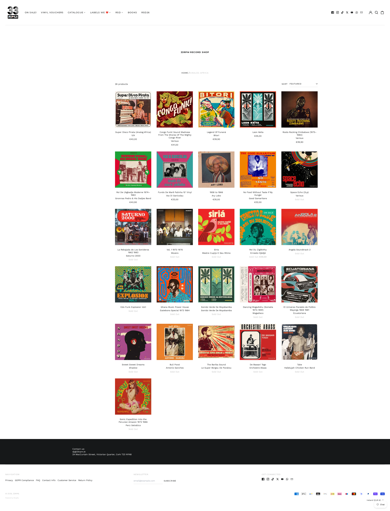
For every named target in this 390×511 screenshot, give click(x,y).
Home (184, 73)
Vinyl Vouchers (52, 12)
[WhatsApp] (356, 12)
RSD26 (145, 12)
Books (132, 12)
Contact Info (48, 480)
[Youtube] (352, 12)
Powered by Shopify (12, 498)
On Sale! (31, 12)
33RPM (16, 494)
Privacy (9, 480)
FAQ (38, 480)
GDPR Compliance (24, 480)
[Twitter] (347, 12)
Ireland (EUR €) (374, 500)
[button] (376, 12)
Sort (284, 84)
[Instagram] (337, 12)
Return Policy (85, 480)
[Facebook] (332, 12)
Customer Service (67, 480)
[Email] (361, 12)
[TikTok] (342, 12)
